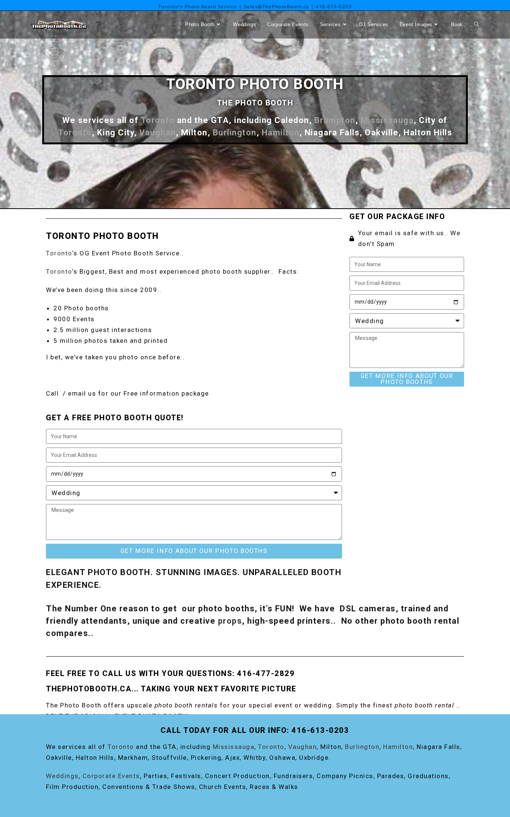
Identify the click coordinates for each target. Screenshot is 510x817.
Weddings (62, 776)
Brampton (334, 120)
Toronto (158, 120)
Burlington (234, 132)
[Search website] (477, 25)
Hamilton (280, 132)
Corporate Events (111, 776)
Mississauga (387, 120)
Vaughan (157, 132)
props (230, 621)
